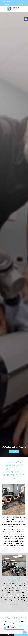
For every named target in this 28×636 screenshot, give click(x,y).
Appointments (21, 4)
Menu (23, 1)
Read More (14, 451)
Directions (7, 4)
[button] (26, 19)
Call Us (8, 634)
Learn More (14, 608)
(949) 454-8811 (6, 1)
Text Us (22, 634)
